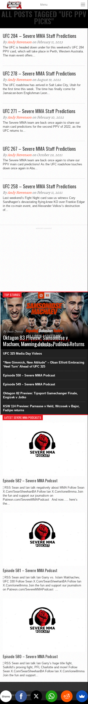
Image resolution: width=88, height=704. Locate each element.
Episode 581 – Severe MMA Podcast (30, 570)
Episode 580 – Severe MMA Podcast (30, 656)
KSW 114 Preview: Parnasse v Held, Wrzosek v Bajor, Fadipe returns (41, 408)
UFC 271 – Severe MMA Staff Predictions (39, 111)
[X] (36, 696)
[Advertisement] (44, 258)
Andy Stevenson (19, 42)
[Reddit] (67, 696)
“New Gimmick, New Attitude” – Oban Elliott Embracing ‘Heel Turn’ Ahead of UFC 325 (43, 364)
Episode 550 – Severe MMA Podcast (29, 375)
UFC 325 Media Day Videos (22, 353)
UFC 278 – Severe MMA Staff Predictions (39, 73)
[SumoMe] (82, 696)
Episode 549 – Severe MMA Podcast (29, 384)
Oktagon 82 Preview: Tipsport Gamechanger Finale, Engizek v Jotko (40, 395)
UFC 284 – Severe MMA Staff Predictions (39, 36)
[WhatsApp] (51, 696)
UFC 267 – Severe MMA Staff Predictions (39, 148)
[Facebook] (21, 696)
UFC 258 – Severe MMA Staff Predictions (39, 186)
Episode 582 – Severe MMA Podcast (30, 480)
